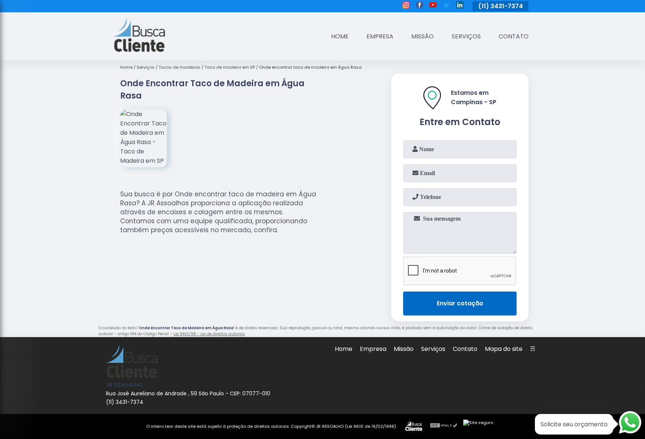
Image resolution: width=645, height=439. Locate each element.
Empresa (380, 36)
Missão (422, 36)
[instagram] (406, 6)
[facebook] (419, 6)
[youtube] (433, 6)
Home (340, 36)
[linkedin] (460, 6)
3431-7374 (506, 6)
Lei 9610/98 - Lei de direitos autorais (209, 334)
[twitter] (446, 6)
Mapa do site (504, 349)
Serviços (466, 36)
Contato (514, 36)
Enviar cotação (460, 303)
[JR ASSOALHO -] (139, 50)
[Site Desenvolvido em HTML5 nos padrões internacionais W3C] (444, 426)
